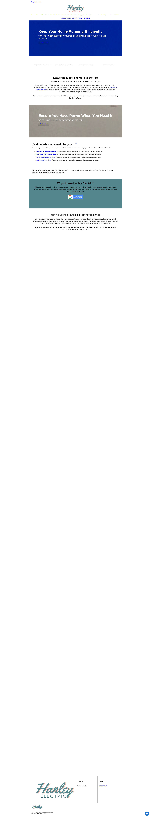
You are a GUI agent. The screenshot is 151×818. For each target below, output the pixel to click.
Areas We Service (115, 15)
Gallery (80, 18)
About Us (74, 18)
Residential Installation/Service (61, 15)
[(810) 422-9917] (36, 2)
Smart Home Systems (103, 15)
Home (32, 15)
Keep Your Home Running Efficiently (70, 31)
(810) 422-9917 (103, 786)
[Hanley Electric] (75, 807)
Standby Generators (91, 15)
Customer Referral (66, 18)
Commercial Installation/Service (44, 15)
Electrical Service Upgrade (77, 15)
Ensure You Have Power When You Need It (75, 116)
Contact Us (87, 18)
